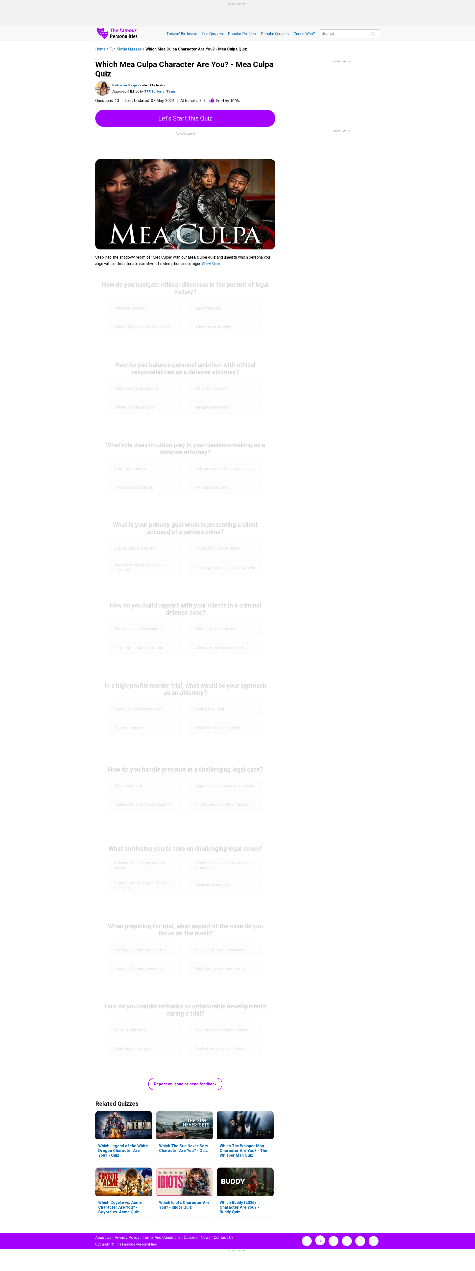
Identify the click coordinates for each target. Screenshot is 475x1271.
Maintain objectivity (212, 487)
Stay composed (128, 785)
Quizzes (190, 1237)
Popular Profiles (242, 33)
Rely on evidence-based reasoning (225, 468)
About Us (103, 1237)
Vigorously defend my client (139, 709)
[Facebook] (307, 1241)
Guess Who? (304, 33)
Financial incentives (212, 885)
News (206, 1237)
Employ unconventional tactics (222, 804)
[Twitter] (320, 1240)
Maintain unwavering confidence (223, 1029)
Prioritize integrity (130, 308)
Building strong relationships (219, 949)
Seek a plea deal (209, 709)
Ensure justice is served (134, 548)
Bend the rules (207, 308)
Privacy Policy (127, 1237)
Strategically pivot (130, 1029)
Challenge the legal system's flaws (225, 567)
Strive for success (211, 388)
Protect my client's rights (217, 548)
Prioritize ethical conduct (136, 388)
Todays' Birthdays (181, 33)
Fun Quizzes (212, 33)
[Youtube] (374, 1241)
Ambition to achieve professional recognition (223, 865)
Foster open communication (139, 647)
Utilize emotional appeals (217, 728)
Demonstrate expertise (216, 629)
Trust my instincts (130, 468)
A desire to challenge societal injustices (140, 865)
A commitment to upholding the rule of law (142, 885)
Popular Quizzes (275, 33)
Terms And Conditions (161, 1237)
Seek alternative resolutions (219, 1048)
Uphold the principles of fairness (142, 327)
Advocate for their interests (219, 647)
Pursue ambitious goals (134, 407)
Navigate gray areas (212, 407)
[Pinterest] (360, 1241)
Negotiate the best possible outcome (139, 567)
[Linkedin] (347, 1241)
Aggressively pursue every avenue (224, 785)
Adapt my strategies (213, 327)
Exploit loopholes (129, 728)
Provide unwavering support (138, 629)
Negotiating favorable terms (220, 968)
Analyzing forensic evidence (138, 968)
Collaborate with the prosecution (143, 804)
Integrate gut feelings (134, 487)
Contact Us (224, 1237)
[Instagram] (333, 1241)
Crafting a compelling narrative (140, 949)
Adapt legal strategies (133, 1048)
